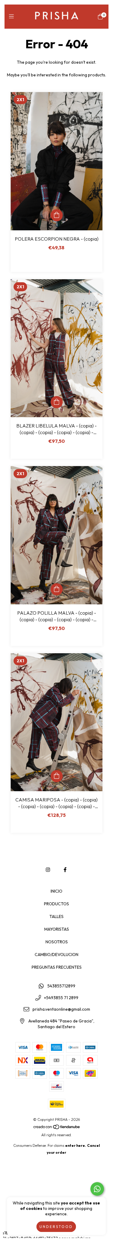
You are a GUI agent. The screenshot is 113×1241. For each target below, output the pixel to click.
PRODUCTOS (56, 904)
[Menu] (13, 16)
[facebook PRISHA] (65, 869)
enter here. (75, 1145)
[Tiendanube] (57, 1128)
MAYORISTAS (56, 929)
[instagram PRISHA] (48, 869)
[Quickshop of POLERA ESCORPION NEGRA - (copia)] (57, 215)
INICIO (56, 891)
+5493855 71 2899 (61, 997)
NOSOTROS (57, 942)
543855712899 (61, 986)
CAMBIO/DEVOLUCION (56, 954)
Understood (56, 1226)
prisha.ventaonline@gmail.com (61, 1009)
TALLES (56, 916)
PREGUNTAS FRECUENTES (57, 967)
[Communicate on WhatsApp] (97, 1189)
